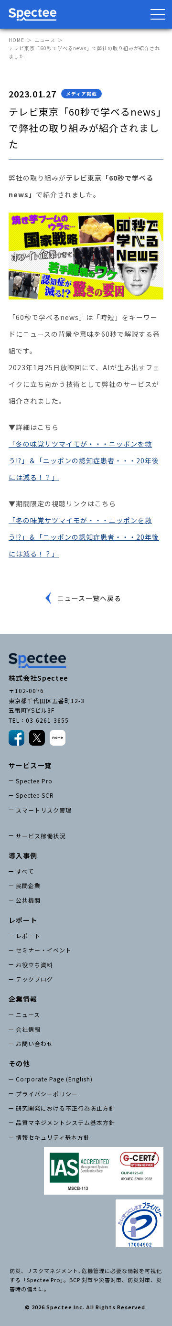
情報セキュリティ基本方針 (53, 1137)
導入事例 (23, 855)
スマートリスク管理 (44, 810)
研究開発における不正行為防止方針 (65, 1108)
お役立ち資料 (34, 965)
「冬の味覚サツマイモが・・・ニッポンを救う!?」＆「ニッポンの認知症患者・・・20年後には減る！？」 (84, 460)
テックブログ (34, 979)
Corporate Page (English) (54, 1079)
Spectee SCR (35, 795)
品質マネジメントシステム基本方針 (65, 1122)
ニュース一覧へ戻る (89, 598)
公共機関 (28, 900)
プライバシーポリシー (47, 1094)
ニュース (44, 39)
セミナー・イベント (44, 950)
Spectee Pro (34, 781)
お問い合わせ (34, 1043)
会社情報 (28, 1029)
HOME (16, 39)
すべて (25, 871)
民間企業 (28, 885)
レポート (28, 935)
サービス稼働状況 (40, 836)
